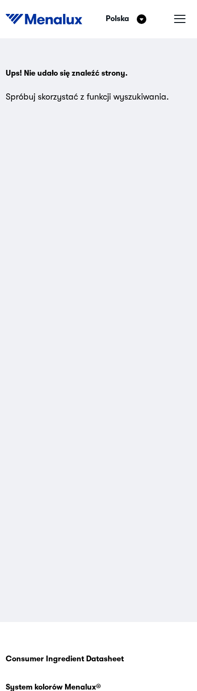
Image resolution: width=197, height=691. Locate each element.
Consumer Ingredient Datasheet (65, 659)
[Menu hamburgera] (179, 19)
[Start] (44, 19)
